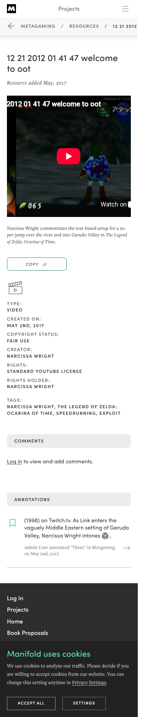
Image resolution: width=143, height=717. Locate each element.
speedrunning (76, 413)
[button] (15, 597)
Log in (14, 461)
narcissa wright (30, 406)
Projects (68, 8)
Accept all (31, 703)
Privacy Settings (89, 682)
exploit (110, 413)
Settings (84, 703)
